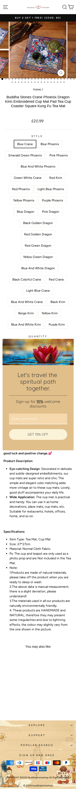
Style (37, 136)
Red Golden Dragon (38, 234)
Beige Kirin (26, 313)
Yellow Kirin (50, 313)
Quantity (38, 336)
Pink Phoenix (58, 155)
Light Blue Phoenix (50, 189)
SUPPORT (37, 735)
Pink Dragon (50, 212)
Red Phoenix (21, 189)
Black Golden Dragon (38, 223)
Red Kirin (55, 178)
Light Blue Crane (38, 290)
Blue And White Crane (27, 302)
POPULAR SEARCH (37, 745)
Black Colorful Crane (26, 279)
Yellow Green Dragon (38, 257)
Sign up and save (37, 755)
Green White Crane (28, 178)
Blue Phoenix (50, 144)
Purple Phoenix (52, 200)
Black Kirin (57, 302)
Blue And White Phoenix (38, 166)
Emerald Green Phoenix (25, 155)
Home (37, 89)
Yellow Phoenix (23, 200)
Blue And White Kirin (26, 324)
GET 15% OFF (38, 434)
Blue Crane (25, 144)
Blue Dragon (25, 212)
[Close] (69, 343)
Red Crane (56, 279)
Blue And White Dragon (38, 268)
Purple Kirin (57, 324)
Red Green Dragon (38, 245)
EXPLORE (37, 725)
